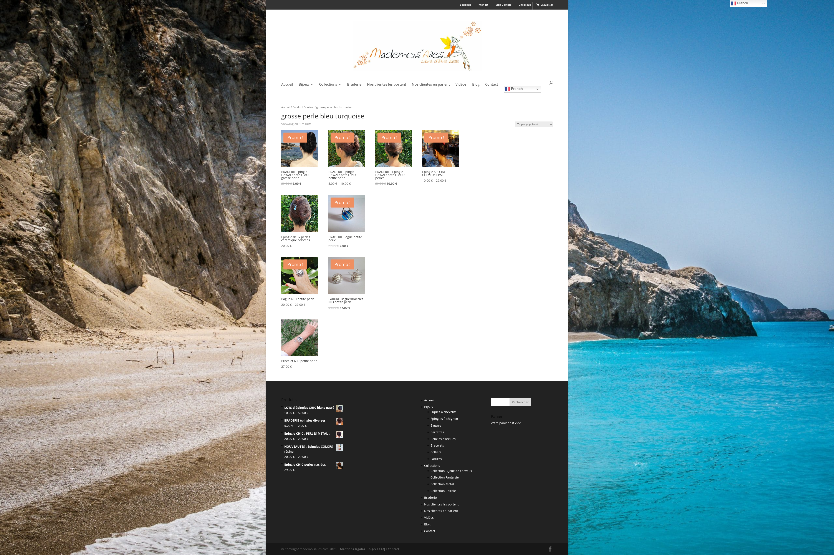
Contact (491, 85)
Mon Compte (503, 5)
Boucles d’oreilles (443, 439)
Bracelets (437, 445)
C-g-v (372, 549)
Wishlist (483, 5)
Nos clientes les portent (386, 85)
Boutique (465, 5)
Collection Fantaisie (444, 477)
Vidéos (461, 85)
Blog (476, 85)
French (516, 89)
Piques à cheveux (443, 412)
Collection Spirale (443, 491)
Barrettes (437, 432)
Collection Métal (442, 484)
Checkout (525, 5)
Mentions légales (352, 549)
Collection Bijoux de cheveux (451, 471)
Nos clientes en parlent (431, 85)
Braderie (354, 85)
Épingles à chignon (444, 419)
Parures (436, 459)
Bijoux (304, 85)
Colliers (435, 452)
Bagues (435, 425)
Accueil (287, 85)
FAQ (382, 549)
